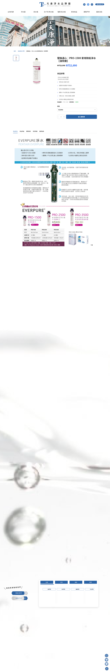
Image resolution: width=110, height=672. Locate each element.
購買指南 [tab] (41, 131)
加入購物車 (81, 117)
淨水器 (23, 12)
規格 (58, 106)
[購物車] (88, 4)
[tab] (46, 582)
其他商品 (74, 12)
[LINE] (106, 659)
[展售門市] (24, 598)
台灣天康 (11, 12)
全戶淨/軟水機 (49, 12)
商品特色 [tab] (15, 131)
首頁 (15, 51)
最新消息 (99, 12)
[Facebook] (106, 664)
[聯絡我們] (100, 4)
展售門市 (87, 12)
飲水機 (36, 12)
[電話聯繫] (106, 655)
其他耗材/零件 (21, 51)
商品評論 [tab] (22, 131)
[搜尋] (84, 4)
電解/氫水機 (62, 12)
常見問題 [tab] (35, 131)
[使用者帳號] (92, 4)
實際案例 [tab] (28, 131)
